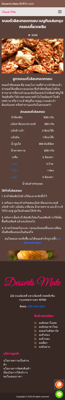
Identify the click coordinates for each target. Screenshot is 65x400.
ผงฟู (14, 177)
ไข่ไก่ (14, 170)
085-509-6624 (36, 306)
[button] (59, 11)
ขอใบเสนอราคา (12, 376)
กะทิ (14, 164)
